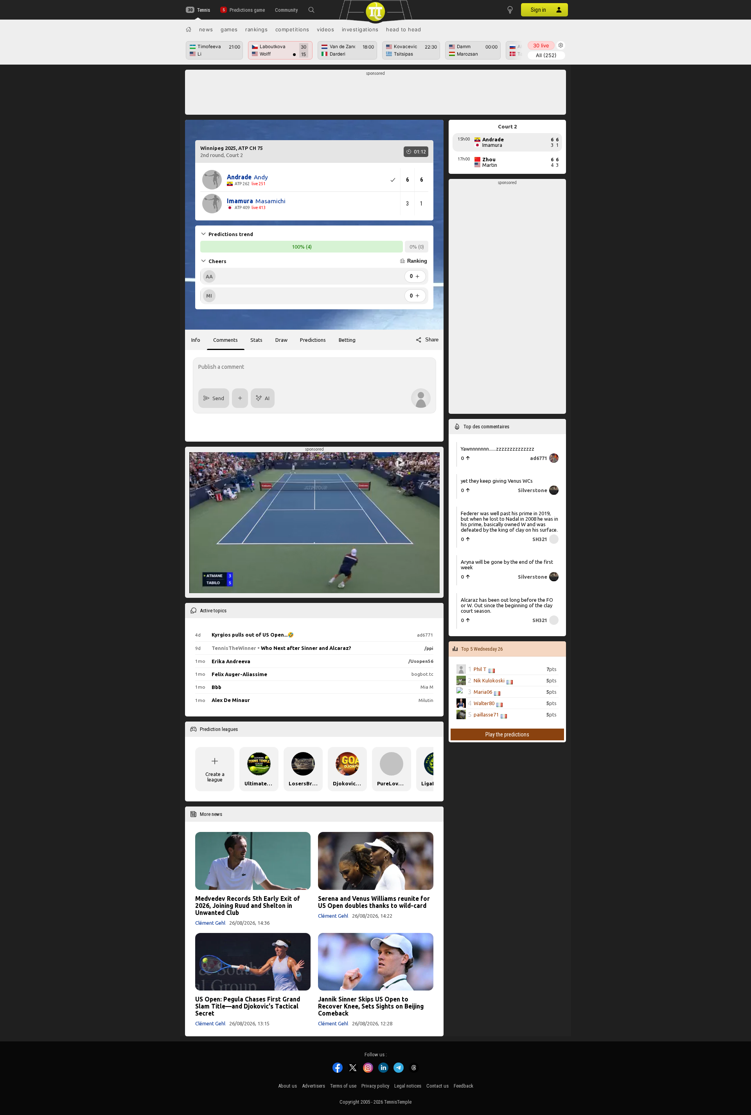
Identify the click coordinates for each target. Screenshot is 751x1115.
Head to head (403, 29)
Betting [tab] (347, 340)
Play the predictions (507, 734)
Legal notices (407, 1086)
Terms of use (343, 1086)
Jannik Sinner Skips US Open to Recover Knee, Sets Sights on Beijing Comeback (371, 1006)
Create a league (215, 776)
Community (286, 10)
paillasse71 (486, 714)
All (546, 55)
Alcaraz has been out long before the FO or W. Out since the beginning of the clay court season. (507, 605)
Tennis (203, 10)
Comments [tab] (225, 340)
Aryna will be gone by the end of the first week (507, 564)
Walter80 (484, 703)
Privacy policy (375, 1086)
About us (287, 1086)
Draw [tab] (281, 340)
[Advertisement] (376, 94)
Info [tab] (195, 340)
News (206, 29)
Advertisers (313, 1086)
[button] (311, 10)
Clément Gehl (210, 923)
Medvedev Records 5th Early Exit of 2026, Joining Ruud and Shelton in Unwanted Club (247, 905)
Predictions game (247, 10)
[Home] (188, 29)
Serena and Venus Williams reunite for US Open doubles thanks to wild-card (374, 902)
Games (229, 29)
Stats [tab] (256, 340)
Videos (325, 29)
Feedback (463, 1086)
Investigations (360, 29)
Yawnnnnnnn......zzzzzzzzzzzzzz (497, 448)
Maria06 (483, 692)
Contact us (437, 1086)
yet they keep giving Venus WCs (497, 481)
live (541, 45)
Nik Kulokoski (489, 680)
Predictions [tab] (313, 340)
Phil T (480, 669)
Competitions (292, 29)
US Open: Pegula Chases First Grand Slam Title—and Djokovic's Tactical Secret (247, 1006)
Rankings (256, 29)
